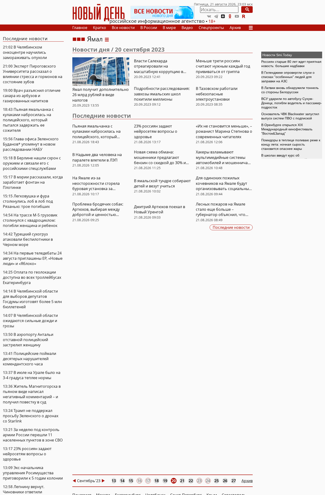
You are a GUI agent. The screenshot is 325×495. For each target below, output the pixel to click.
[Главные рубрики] (252, 28)
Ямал (95, 39)
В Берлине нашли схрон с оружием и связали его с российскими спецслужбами (32, 163)
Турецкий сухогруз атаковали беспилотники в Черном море (28, 239)
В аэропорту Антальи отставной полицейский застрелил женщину (28, 340)
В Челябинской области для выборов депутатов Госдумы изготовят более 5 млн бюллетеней (32, 299)
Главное (79, 27)
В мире (169, 27)
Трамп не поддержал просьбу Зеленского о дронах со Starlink (30, 416)
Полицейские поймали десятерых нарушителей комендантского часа (29, 359)
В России (148, 27)
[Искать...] (247, 9)
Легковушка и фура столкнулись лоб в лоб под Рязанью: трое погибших (28, 201)
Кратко (99, 27)
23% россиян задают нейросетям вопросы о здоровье (27, 454)
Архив (235, 27)
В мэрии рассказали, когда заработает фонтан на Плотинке (33, 182)
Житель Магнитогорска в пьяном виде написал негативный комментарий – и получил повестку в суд (32, 394)
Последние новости (101, 115)
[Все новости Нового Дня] (162, 12)
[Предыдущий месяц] (74, 481)
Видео (187, 27)
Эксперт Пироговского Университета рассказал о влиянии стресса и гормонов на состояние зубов (32, 74)
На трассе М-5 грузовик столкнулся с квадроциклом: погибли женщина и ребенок (30, 220)
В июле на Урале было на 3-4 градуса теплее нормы (31, 375)
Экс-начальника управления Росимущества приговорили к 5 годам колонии (33, 473)
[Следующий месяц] (103, 481)
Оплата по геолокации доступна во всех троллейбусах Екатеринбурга (32, 277)
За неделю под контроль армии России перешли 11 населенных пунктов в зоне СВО (33, 435)
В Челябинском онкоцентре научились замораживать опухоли (25, 52)
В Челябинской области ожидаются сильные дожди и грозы (30, 320)
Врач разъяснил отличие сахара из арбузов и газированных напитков (31, 95)
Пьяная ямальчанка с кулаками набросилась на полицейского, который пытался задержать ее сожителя (28, 120)
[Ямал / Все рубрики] (107, 39)
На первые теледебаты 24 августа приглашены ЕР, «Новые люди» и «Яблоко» (33, 258)
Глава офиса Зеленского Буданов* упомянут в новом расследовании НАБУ (31, 144)
